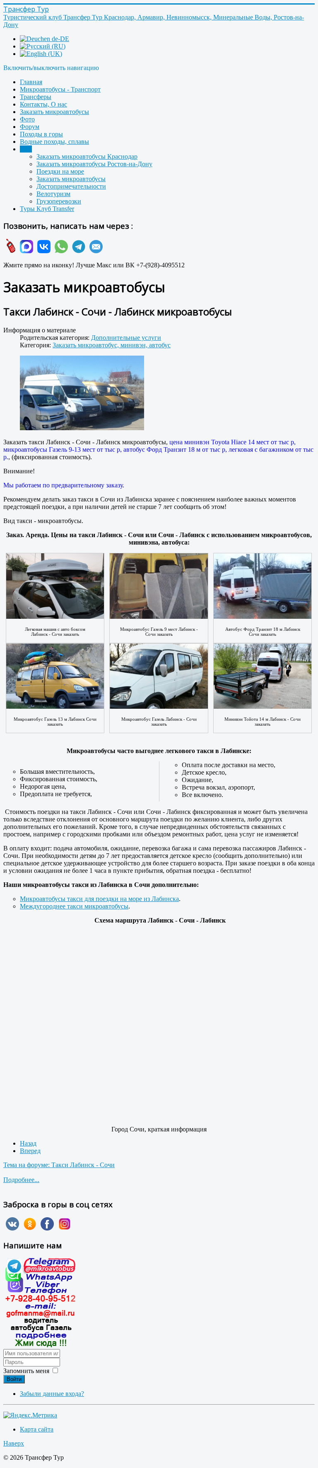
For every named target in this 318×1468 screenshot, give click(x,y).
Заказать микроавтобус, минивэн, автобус (112, 345)
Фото (27, 119)
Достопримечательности (71, 186)
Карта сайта (36, 1429)
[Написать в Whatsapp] (60, 250)
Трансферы (35, 96)
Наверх (13, 1443)
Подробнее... (21, 1179)
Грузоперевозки (58, 201)
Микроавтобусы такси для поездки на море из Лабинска (99, 898)
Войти (14, 1379)
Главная (31, 81)
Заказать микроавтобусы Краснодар (86, 156)
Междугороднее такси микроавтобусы (74, 906)
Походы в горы (41, 134)
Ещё (26, 149)
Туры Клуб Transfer (47, 208)
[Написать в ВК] (43, 250)
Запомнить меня (26, 1370)
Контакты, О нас (43, 104)
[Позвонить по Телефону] (9, 250)
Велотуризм (53, 193)
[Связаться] (40, 1345)
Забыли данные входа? (52, 1393)
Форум (29, 126)
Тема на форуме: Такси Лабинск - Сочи (59, 1164)
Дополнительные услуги (126, 337)
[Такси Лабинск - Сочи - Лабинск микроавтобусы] (82, 394)
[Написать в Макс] (25, 250)
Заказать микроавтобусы (54, 111)
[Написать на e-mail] (95, 250)
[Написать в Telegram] (77, 250)
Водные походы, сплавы (54, 141)
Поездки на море (60, 171)
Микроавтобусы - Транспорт (60, 89)
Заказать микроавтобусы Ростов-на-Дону (94, 163)
